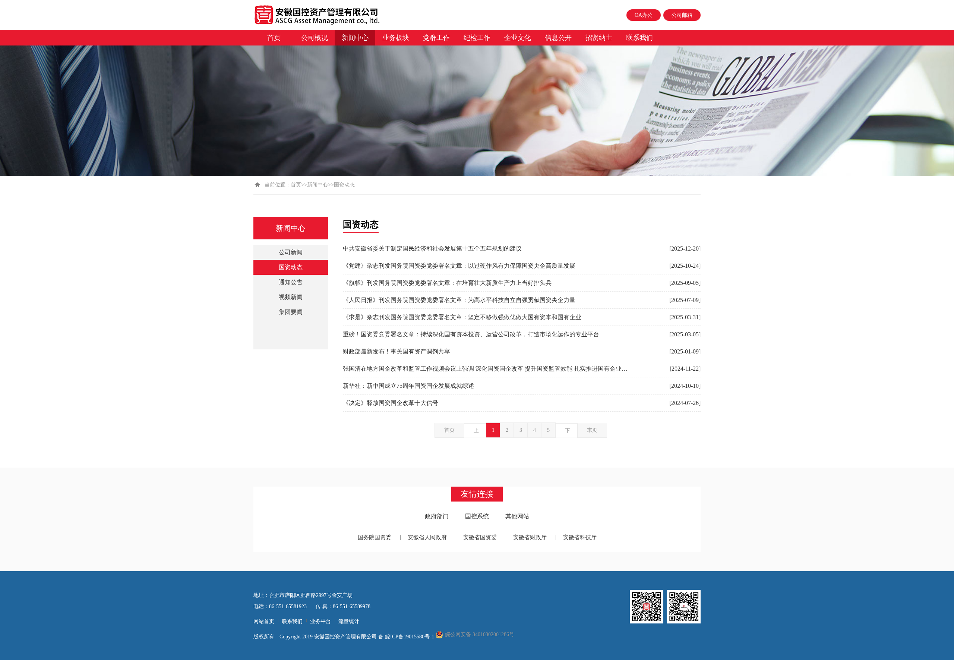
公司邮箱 (682, 15)
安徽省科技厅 (580, 537)
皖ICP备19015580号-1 (410, 636)
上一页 (476, 432)
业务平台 (320, 621)
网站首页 (263, 621)
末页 (592, 430)
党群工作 (436, 37)
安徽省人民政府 (427, 537)
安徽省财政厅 (530, 537)
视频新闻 (291, 297)
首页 (274, 37)
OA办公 (644, 15)
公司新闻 (291, 252)
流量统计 (348, 621)
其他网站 (517, 516)
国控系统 (477, 516)
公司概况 (314, 37)
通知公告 (291, 282)
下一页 (567, 432)
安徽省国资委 (480, 537)
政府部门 (437, 516)
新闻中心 (355, 37)
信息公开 (558, 37)
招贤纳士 (598, 37)
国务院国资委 (374, 537)
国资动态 (291, 267)
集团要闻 (291, 312)
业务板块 (395, 37)
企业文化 (517, 37)
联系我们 (639, 37)
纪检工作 (477, 37)
